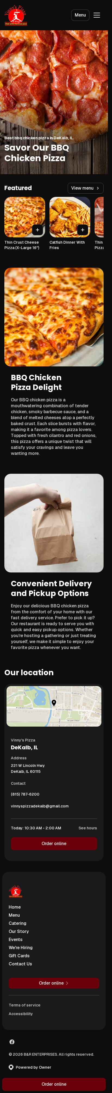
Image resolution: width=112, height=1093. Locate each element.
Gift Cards (19, 956)
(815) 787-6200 (25, 795)
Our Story (19, 931)
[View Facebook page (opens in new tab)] (12, 1042)
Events (16, 939)
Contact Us (20, 964)
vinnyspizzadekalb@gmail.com (40, 807)
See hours (88, 828)
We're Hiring (21, 947)
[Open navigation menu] (96, 15)
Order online (54, 843)
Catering (17, 923)
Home (15, 907)
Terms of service (25, 1005)
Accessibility (21, 1013)
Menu (80, 15)
